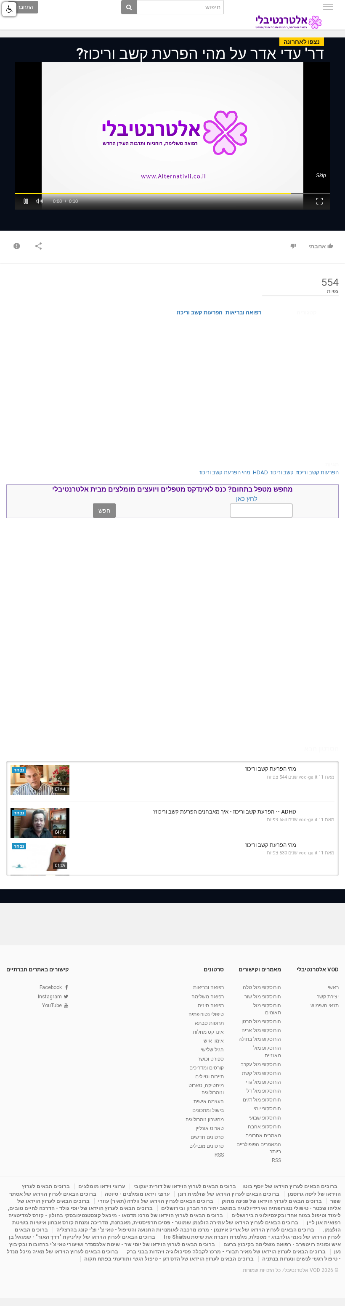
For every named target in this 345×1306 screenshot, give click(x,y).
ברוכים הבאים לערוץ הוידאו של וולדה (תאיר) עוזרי (155, 1201)
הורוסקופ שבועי (265, 1118)
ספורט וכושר (211, 1059)
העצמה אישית (209, 1101)
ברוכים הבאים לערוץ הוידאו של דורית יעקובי (184, 1186)
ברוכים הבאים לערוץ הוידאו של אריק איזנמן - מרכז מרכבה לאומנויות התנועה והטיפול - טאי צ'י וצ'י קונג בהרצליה (185, 1230)
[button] (25, 200)
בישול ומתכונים (208, 1110)
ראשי (333, 987)
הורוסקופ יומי (267, 1109)
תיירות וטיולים (209, 1077)
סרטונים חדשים (207, 1137)
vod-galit (308, 777)
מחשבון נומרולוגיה (205, 1119)
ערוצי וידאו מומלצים (101, 1186)
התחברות (23, 7)
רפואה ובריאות (243, 312)
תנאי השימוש (324, 1005)
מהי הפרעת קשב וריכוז (224, 472)
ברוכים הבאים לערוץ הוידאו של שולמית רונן (228, 1194)
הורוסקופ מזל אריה (261, 1030)
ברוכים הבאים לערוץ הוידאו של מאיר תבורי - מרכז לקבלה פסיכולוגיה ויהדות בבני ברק (226, 1252)
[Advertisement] (172, 389)
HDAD (260, 472)
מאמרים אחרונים (263, 1135)
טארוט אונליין (210, 1128)
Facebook (51, 987)
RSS (276, 1160)
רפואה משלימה (207, 997)
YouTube (52, 1005)
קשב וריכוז (282, 472)
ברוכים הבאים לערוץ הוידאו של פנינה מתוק (272, 1201)
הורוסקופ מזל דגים (262, 1100)
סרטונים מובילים (206, 1146)
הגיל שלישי (212, 1050)
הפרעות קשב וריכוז (200, 312)
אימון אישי (213, 1041)
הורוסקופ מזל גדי (263, 1082)
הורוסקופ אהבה (264, 1127)
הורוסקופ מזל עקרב (261, 1064)
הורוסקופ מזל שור (262, 997)
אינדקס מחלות (208, 1032)
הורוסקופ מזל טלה (262, 987)
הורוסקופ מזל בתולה (260, 1039)
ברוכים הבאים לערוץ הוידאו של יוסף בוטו (289, 1186)
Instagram (50, 997)
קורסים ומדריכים (206, 1068)
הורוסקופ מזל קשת (261, 1073)
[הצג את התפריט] (328, 6)
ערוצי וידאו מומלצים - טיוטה (137, 1194)
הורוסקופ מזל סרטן (261, 1021)
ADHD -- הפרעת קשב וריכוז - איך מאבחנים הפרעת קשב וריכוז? (224, 812)
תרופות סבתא (209, 1023)
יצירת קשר (328, 997)
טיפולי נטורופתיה (206, 1014)
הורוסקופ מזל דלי (263, 1091)
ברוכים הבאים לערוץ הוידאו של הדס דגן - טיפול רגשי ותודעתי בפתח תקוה (169, 1259)
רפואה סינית (211, 1005)
